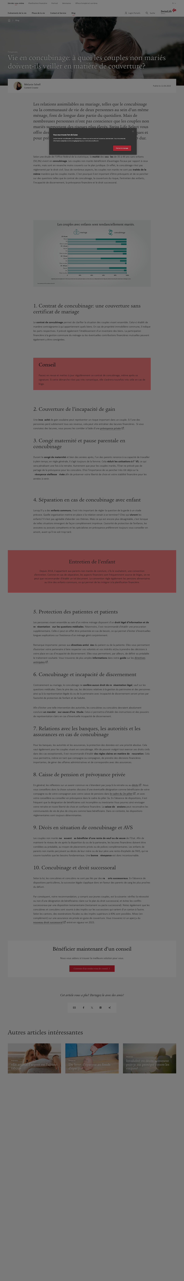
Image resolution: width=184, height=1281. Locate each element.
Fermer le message (122, 148)
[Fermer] (133, 131)
